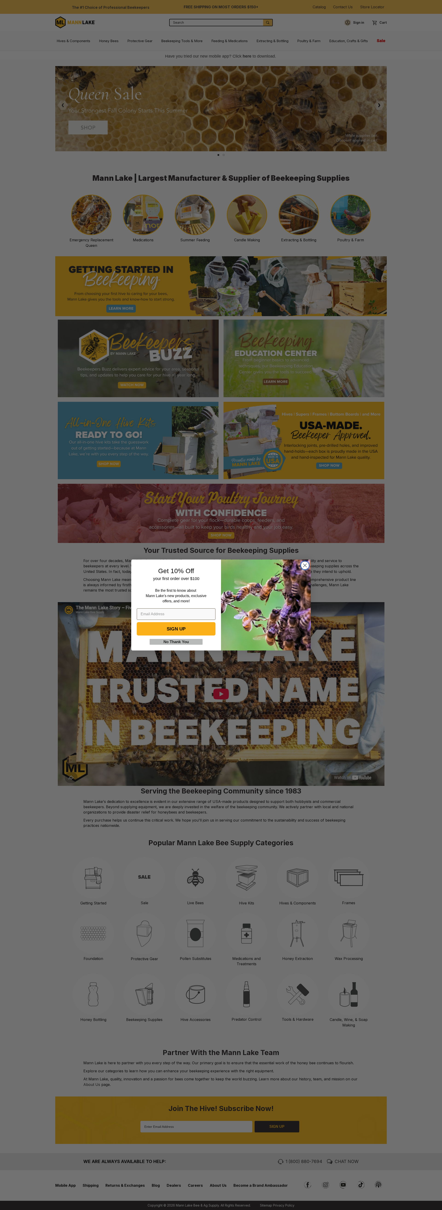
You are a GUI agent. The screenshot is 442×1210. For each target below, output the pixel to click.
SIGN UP (176, 628)
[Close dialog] (305, 565)
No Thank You (176, 642)
